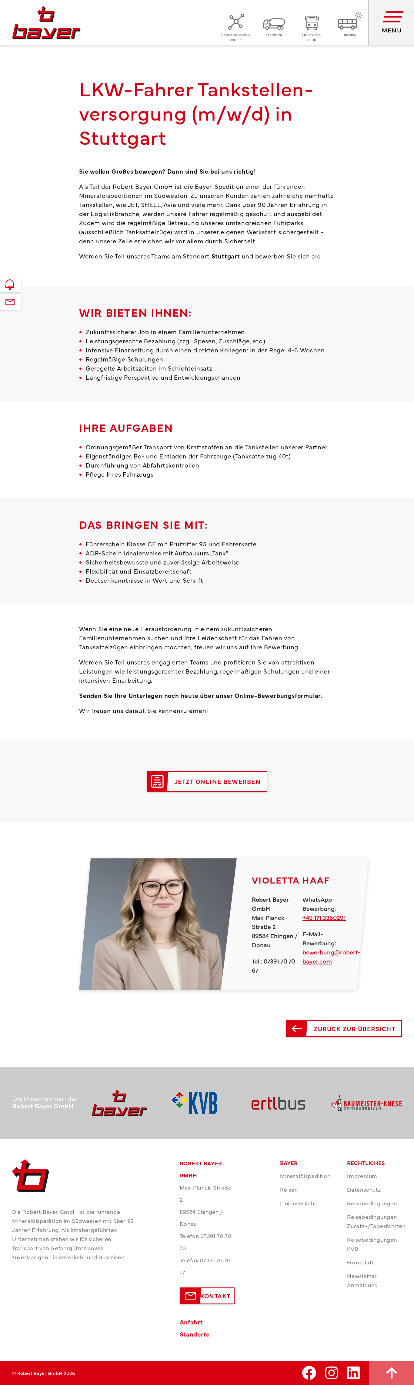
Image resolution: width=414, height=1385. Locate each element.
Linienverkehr (298, 1203)
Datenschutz (364, 1189)
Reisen (289, 1189)
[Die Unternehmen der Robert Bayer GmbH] (47, 1103)
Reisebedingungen (372, 1203)
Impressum (362, 1176)
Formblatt (360, 1262)
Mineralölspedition (305, 1176)
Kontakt (215, 1296)
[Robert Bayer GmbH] (127, 1103)
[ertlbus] (287, 1103)
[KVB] (207, 1103)
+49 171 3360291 (324, 917)
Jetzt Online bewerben (218, 781)
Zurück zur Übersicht (354, 1028)
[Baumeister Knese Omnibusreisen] (366, 1103)
